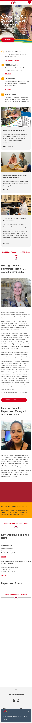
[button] (16, 128)
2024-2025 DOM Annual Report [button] (14, 400)
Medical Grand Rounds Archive (16, 523)
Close (28, 712)
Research (8, 74)
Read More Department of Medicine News (16, 253)
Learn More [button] (8, 40)
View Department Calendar (16, 594)
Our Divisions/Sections (12, 60)
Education (8, 89)
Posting (3, 556)
